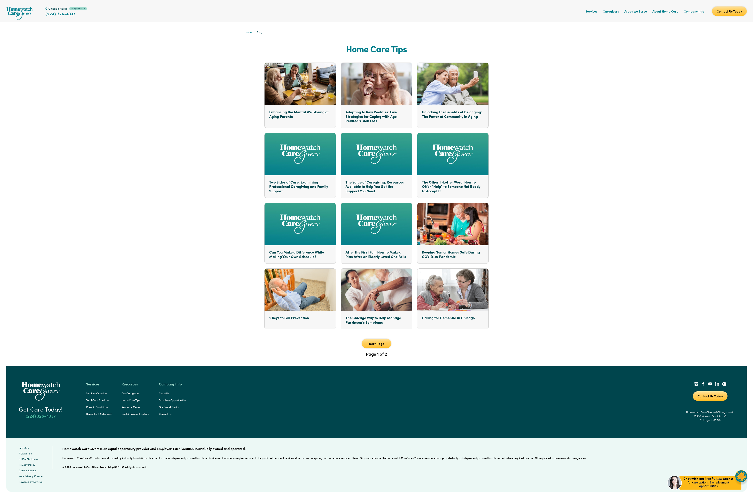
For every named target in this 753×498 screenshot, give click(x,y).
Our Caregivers (130, 393)
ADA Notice (25, 453)
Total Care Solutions (97, 400)
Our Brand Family (169, 407)
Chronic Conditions (97, 407)
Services (591, 11)
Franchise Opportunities (172, 400)
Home (248, 32)
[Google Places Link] (696, 384)
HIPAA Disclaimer (29, 459)
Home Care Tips (131, 400)
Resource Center (131, 407)
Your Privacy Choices (31, 476)
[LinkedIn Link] (717, 384)
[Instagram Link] (724, 384)
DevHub (38, 481)
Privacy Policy (27, 464)
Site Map (24, 448)
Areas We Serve (635, 11)
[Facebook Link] (703, 384)
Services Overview (96, 393)
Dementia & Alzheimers (99, 414)
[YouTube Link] (710, 384)
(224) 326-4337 (60, 13)
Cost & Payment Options (135, 414)
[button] (707, 492)
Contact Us (165, 414)
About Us (164, 393)
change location (78, 8)
